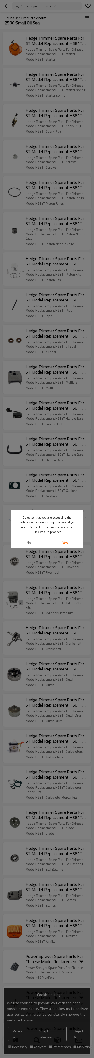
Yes (65, 543)
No (29, 543)
